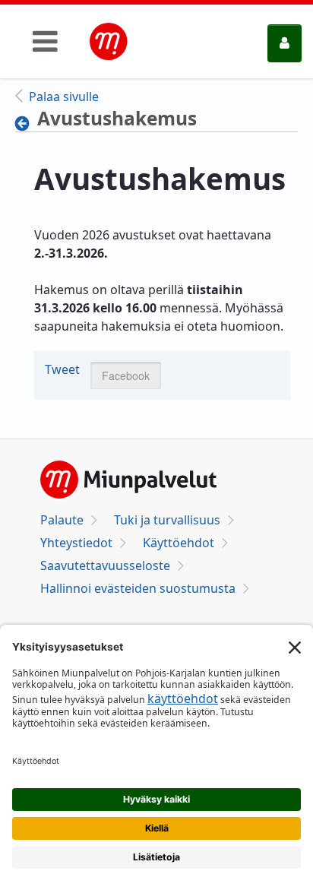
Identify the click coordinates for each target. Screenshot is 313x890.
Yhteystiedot (76, 542)
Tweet (62, 369)
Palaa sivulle (64, 96)
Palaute (62, 520)
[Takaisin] (26, 123)
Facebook (126, 375)
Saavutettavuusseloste (105, 565)
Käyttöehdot (178, 542)
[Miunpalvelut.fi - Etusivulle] (109, 42)
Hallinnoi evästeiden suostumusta (138, 588)
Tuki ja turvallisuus (167, 520)
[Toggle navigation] (45, 41)
